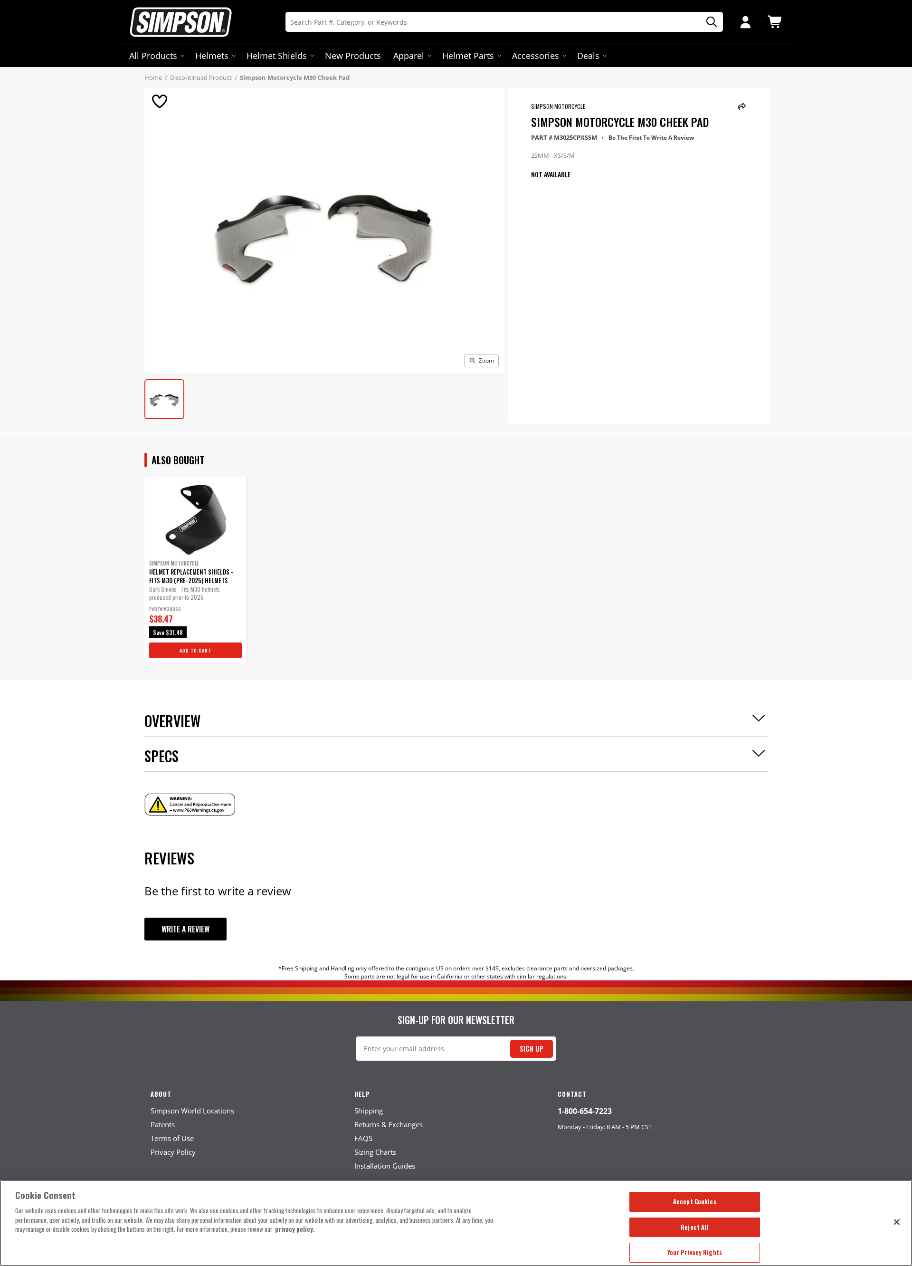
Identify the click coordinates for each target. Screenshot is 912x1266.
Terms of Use (172, 1138)
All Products (153, 55)
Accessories (535, 55)
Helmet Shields (277, 55)
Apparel (408, 55)
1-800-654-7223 (585, 1111)
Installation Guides (384, 1165)
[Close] (896, 1221)
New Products (353, 55)
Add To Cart (195, 650)
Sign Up (531, 1049)
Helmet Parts (468, 55)
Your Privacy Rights (694, 1252)
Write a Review (185, 929)
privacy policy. (295, 1229)
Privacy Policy (173, 1152)
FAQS (363, 1138)
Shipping (368, 1110)
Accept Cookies (694, 1201)
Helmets (211, 55)
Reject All (694, 1227)
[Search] (708, 22)
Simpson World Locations (192, 1110)
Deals (588, 55)
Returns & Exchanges (388, 1124)
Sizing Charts (375, 1152)
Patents (163, 1124)
